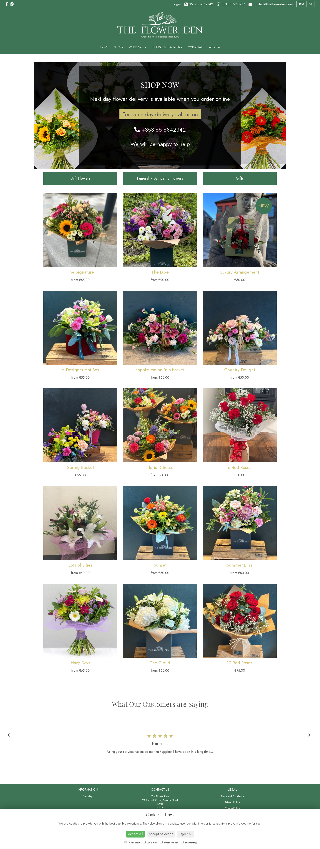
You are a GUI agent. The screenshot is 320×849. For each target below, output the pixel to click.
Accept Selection (161, 834)
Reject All (185, 834)
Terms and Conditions (232, 796)
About (213, 47)
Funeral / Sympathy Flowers (160, 178)
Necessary (134, 842)
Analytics (151, 842)
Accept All (135, 834)
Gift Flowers (80, 178)
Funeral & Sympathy (166, 47)
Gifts (240, 178)
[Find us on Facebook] (8, 4)
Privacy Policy (232, 802)
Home (104, 47)
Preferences (171, 842)
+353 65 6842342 (163, 130)
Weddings (136, 47)
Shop (117, 47)
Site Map (87, 796)
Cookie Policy (232, 808)
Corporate (196, 47)
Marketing (190, 842)
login (177, 4)
